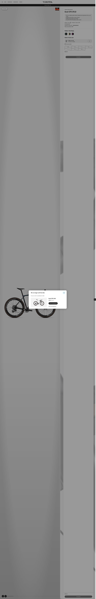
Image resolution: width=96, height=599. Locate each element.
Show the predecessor (52, 306)
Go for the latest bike (53, 303)
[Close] (64, 293)
